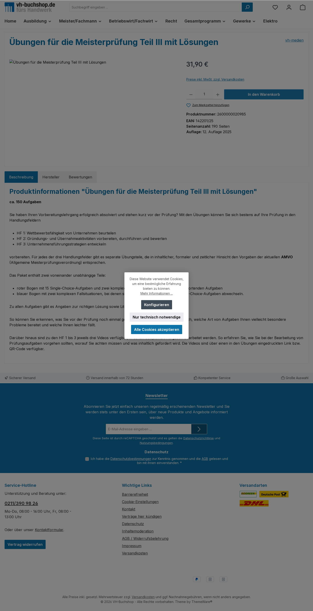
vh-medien (294, 40)
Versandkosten (135, 553)
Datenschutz (133, 523)
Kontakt (128, 509)
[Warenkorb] (302, 7)
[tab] (21, 177)
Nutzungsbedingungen (156, 443)
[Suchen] (247, 7)
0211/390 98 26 (21, 503)
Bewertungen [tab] (80, 177)
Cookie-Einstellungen (140, 501)
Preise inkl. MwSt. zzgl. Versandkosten (215, 79)
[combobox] (155, 7)
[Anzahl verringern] (191, 94)
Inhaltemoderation (138, 531)
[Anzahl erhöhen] (217, 94)
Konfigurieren (156, 304)
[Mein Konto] (289, 7)
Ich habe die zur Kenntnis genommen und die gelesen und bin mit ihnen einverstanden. (159, 461)
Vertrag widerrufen (25, 544)
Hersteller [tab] (51, 177)
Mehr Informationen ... (156, 293)
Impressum (131, 545)
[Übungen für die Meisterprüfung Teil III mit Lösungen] (93, 108)
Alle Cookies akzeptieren (156, 329)
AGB (205, 459)
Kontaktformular (49, 529)
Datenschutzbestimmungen (130, 459)
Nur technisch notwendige (157, 317)
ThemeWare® (202, 602)
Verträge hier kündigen (142, 516)
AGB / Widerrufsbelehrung (145, 538)
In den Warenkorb (264, 94)
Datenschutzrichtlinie (198, 438)
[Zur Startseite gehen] (30, 7)
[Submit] (199, 429)
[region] (93, 108)
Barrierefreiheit (135, 494)
